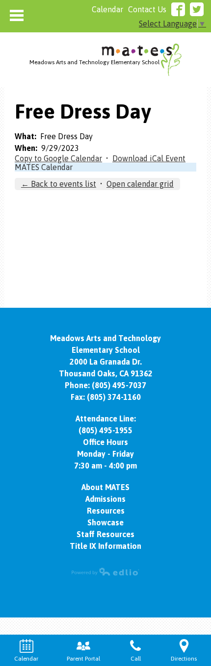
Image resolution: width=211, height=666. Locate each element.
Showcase (105, 522)
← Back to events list (58, 183)
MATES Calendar (44, 167)
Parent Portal (83, 658)
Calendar (107, 9)
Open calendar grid (140, 183)
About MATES (105, 487)
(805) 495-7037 (119, 385)
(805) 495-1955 (105, 430)
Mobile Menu (17, 15)
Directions (184, 658)
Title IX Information (105, 546)
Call (136, 658)
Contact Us (147, 9)
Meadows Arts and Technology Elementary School (94, 62)
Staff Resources (105, 534)
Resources (106, 510)
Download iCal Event (148, 158)
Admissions (105, 498)
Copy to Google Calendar (58, 158)
